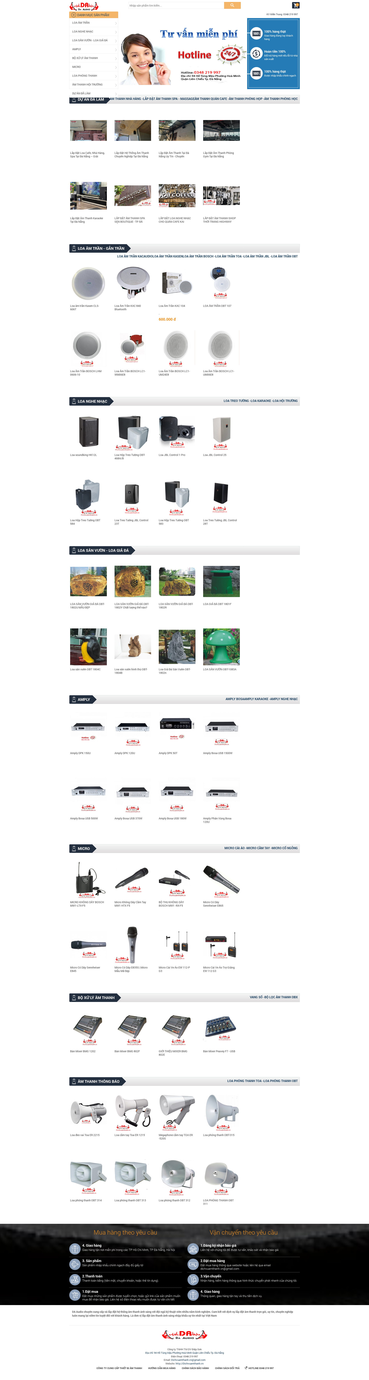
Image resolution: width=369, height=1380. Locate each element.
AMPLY (94, 49)
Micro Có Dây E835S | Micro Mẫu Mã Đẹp (131, 969)
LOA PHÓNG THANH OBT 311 (218, 1202)
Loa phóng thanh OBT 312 (174, 1200)
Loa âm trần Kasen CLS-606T (84, 307)
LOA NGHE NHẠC (94, 32)
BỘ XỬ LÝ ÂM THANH (94, 58)
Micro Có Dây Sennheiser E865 (213, 903)
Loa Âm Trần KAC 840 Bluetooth (128, 307)
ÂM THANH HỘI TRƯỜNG (94, 85)
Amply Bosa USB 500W (84, 818)
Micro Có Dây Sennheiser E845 (85, 969)
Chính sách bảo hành (195, 1368)
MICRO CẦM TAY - (259, 848)
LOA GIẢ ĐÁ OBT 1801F (217, 604)
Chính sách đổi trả (227, 1368)
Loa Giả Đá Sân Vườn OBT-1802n (174, 671)
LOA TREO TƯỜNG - (237, 401)
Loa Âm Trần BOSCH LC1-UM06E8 (218, 372)
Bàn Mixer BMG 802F (127, 1051)
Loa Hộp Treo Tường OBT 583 (174, 522)
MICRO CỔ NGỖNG (285, 848)
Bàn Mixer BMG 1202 (83, 1051)
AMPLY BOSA (235, 699)
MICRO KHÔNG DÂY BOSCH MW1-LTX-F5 (87, 903)
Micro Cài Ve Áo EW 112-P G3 (174, 969)
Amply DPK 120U (125, 753)
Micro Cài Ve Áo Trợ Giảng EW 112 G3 (219, 969)
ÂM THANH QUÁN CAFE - (211, 99)
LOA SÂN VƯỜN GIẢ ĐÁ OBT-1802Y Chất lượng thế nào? (132, 605)
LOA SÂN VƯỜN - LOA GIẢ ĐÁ (94, 40)
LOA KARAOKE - (262, 401)
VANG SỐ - (257, 997)
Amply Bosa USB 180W (172, 818)
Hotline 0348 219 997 (259, 1368)
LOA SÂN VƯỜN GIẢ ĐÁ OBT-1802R (176, 605)
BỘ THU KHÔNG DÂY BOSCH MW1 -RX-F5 (171, 903)
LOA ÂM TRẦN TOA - (229, 256)
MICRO (94, 67)
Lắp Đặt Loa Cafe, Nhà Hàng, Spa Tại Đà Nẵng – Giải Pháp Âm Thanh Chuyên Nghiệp (87, 154)
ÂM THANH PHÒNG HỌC (281, 99)
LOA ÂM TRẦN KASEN (168, 256)
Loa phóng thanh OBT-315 (218, 1135)
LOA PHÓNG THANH (94, 76)
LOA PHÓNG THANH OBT (280, 1081)
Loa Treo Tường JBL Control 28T (220, 522)
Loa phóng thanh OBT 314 (86, 1200)
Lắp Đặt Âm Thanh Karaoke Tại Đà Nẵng (86, 220)
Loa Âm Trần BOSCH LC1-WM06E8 (130, 372)
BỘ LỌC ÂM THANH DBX (281, 997)
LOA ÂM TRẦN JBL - (257, 256)
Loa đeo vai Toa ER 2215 (85, 1135)
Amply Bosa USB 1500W (217, 753)
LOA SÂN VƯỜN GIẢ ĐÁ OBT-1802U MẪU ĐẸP (87, 605)
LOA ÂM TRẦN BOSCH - (199, 256)
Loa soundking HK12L (83, 455)
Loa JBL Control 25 (214, 455)
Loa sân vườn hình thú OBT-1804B (131, 671)
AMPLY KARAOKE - (257, 699)
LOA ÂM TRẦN (94, 23)
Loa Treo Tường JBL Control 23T (131, 522)
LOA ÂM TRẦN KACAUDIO (135, 256)
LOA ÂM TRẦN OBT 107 (217, 306)
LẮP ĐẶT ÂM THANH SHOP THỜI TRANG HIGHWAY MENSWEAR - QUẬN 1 (219, 220)
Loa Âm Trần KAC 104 (172, 306)
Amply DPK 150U (80, 753)
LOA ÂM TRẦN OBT (284, 256)
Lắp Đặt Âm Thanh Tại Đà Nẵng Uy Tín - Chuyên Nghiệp (174, 154)
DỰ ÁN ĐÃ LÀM (94, 93)
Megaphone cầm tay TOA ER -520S (176, 1136)
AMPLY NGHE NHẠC (284, 699)
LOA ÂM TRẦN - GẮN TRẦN (97, 248)
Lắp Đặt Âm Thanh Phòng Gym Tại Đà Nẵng (218, 154)
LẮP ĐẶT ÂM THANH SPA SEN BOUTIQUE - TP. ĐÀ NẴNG (130, 220)
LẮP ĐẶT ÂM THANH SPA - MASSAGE (168, 99)
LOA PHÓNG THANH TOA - (245, 1081)
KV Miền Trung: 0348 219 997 (280, 14)
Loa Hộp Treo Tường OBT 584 (85, 522)
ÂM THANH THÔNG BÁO (95, 1081)
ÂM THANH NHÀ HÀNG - (126, 99)
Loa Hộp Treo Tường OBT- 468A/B (130, 456)
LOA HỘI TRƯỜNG (285, 401)
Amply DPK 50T (168, 753)
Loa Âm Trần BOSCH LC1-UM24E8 (174, 372)
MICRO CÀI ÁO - (235, 848)
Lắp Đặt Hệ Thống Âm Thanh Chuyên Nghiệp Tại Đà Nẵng (132, 154)
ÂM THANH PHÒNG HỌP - (246, 99)
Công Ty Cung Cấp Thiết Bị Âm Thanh (119, 1368)
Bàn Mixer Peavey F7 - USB (219, 1051)
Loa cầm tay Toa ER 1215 (130, 1135)
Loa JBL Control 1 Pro (172, 455)
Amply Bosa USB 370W (128, 818)
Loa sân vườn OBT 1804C (85, 669)
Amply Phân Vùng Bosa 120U (217, 820)
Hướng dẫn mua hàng (162, 1368)
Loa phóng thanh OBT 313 (130, 1200)
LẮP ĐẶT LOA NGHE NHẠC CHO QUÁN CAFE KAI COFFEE (175, 220)
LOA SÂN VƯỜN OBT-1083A (219, 669)
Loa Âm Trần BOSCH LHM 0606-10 (85, 372)
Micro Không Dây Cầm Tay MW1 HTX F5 (130, 903)
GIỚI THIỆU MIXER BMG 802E (173, 1053)
